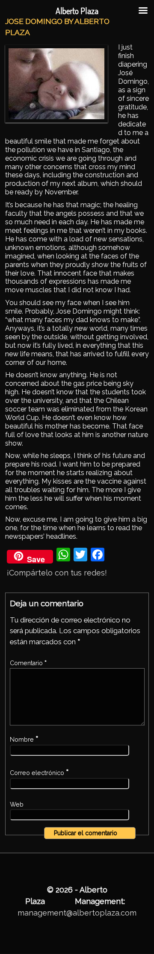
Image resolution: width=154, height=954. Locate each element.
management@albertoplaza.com (77, 912)
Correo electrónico (39, 772)
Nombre (24, 739)
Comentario (28, 663)
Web (17, 804)
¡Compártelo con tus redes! (57, 572)
